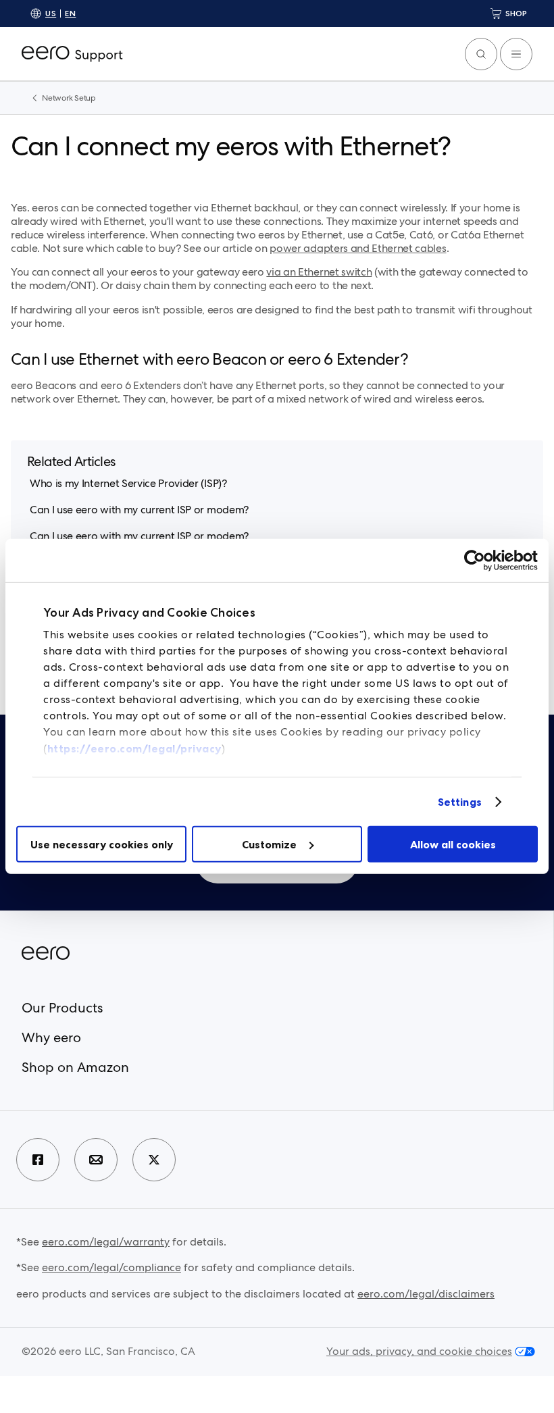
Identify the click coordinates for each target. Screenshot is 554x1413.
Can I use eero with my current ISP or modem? (139, 510)
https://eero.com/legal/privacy (134, 748)
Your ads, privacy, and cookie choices (419, 1351)
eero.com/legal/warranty (106, 1242)
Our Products (62, 1008)
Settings (460, 801)
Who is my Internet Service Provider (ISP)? (128, 483)
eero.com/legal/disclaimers (426, 1294)
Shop (516, 13)
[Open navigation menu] (516, 54)
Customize (269, 844)
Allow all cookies (453, 844)
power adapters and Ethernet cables (358, 248)
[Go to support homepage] (72, 54)
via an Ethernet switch (319, 272)
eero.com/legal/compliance (111, 1267)
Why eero (51, 1037)
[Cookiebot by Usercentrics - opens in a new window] (479, 560)
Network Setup (69, 98)
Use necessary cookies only (101, 844)
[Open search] (481, 54)
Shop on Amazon (75, 1067)
